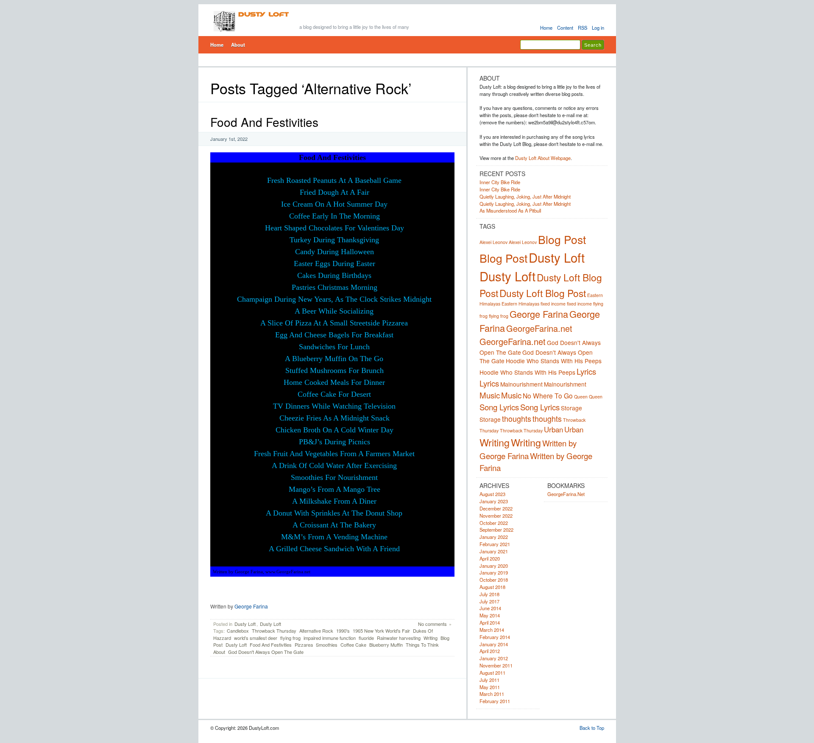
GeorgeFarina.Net (566, 494)
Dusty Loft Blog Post (542, 293)
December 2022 (496, 508)
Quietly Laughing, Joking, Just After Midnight (525, 196)
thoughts (516, 418)
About (238, 44)
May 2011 (489, 687)
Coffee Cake (353, 644)
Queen (581, 396)
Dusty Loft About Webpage (543, 157)
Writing (431, 637)
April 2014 (489, 622)
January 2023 (493, 501)
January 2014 (493, 644)
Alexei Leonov (493, 242)
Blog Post (562, 239)
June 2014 (490, 608)
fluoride (366, 637)
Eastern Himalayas (520, 303)
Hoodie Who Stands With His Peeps (554, 360)
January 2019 (493, 572)
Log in (598, 27)
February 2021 (494, 544)
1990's (343, 630)
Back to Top (592, 727)
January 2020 (493, 565)
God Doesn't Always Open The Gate (266, 651)
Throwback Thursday (274, 630)
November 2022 (496, 515)
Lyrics (586, 371)
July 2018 (489, 594)
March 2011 (491, 693)
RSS (582, 27)
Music (489, 395)
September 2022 (496, 529)
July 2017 (489, 601)
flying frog (290, 637)
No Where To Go (548, 395)
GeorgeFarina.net (539, 328)
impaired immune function (330, 637)
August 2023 (492, 494)
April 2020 (489, 558)
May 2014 (489, 615)
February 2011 (494, 701)
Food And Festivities (264, 121)
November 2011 (496, 665)
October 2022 (493, 522)
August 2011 (492, 672)
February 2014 (494, 637)
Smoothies (326, 644)
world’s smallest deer (255, 637)
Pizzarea (304, 644)
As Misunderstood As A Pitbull (510, 210)
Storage (571, 408)
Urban (553, 429)
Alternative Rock (316, 630)
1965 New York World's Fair (381, 630)
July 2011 (489, 679)
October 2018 (493, 579)
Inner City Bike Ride (499, 182)
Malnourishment (521, 384)
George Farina (251, 606)
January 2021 (493, 551)
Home (546, 27)
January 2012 (493, 658)
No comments (432, 623)
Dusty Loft (245, 623)
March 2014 (491, 629)
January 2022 (493, 536)
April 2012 (489, 651)
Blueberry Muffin (386, 644)
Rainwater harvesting (399, 637)
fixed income (553, 303)
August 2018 (492, 586)
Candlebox (238, 630)
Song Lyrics (499, 406)
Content (565, 27)
